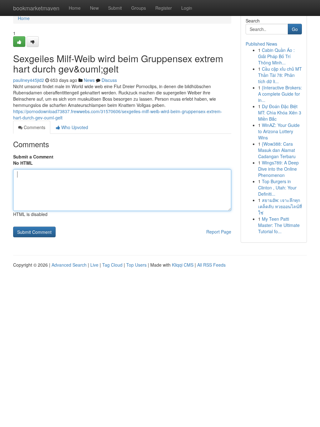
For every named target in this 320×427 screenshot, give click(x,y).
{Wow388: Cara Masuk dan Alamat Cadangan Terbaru (277, 150)
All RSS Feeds (211, 265)
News (89, 80)
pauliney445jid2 (28, 80)
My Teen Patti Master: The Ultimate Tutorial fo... (279, 225)
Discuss (109, 80)
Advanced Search (69, 265)
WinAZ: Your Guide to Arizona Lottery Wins (279, 131)
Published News (261, 44)
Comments (33, 127)
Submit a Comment (33, 156)
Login (186, 8)
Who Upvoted (74, 127)
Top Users (136, 265)
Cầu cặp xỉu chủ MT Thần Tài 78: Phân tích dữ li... (280, 75)
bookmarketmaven (36, 8)
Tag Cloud (112, 265)
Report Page (218, 232)
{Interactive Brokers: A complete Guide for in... (280, 93)
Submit (115, 8)
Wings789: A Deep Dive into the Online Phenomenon (278, 168)
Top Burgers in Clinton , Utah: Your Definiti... (277, 187)
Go (295, 29)
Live (94, 265)
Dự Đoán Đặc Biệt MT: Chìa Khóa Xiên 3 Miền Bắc (279, 112)
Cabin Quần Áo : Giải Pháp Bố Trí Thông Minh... (276, 56)
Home (75, 8)
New (94, 8)
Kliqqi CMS (182, 265)
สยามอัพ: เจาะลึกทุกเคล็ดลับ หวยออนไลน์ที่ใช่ (280, 206)
